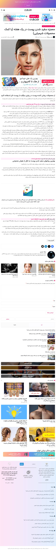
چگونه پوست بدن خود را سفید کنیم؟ (29, 274)
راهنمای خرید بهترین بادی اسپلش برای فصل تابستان (46, 274)
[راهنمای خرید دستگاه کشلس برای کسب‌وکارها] (51, 335)
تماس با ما (7, 483)
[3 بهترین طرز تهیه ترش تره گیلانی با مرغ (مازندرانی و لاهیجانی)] (51, 341)
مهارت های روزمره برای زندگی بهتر (37, 23)
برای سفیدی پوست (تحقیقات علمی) (39, 219)
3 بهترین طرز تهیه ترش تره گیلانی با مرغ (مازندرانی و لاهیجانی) (34, 340)
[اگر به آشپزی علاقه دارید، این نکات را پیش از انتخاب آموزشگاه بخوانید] (51, 357)
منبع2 (33, 88)
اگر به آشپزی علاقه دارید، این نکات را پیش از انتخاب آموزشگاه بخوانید (33, 355)
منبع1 (36, 88)
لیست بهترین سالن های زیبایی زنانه (48, 458)
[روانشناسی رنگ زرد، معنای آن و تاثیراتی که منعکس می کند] (42, 434)
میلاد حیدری (50, 37)
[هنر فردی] (28, 10)
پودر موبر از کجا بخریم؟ (49, 421)
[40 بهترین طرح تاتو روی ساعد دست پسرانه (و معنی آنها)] (9, 268)
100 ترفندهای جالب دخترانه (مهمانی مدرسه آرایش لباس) (15, 444)
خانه (53, 23)
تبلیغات (12, 483)
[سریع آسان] (28, 86)
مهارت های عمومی (47, 23)
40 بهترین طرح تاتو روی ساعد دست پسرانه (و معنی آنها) (9, 274)
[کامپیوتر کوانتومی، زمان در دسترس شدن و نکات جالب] (14, 390)
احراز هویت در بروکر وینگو (50, 352)
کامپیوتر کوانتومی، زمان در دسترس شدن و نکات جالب (14, 400)
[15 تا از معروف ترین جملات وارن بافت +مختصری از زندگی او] (42, 390)
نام (54, 301)
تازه (41, 325)
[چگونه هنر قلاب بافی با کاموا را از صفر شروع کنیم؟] (51, 347)
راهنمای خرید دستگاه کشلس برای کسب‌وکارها (37, 333)
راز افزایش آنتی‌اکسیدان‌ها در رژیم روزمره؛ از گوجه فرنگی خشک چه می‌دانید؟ (41, 330)
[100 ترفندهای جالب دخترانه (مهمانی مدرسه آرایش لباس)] (14, 434)
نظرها (15, 325)
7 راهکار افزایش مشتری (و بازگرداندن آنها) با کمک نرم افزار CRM (15, 422)
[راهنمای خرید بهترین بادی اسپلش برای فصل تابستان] (46, 268)
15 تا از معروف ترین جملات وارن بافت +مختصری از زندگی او (45, 400)
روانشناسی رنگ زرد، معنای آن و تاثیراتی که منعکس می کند (43, 444)
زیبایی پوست (50, 240)
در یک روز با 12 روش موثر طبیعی (33, 104)
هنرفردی (46, 480)
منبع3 (30, 88)
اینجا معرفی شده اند (35, 159)
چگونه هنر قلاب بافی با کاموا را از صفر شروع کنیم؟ (36, 346)
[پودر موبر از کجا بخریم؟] (42, 412)
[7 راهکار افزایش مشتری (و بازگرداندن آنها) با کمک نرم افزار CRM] (14, 412)
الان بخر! (28, 5)
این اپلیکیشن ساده (49, 200)
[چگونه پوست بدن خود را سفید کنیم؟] (28, 268)
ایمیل (53, 306)
